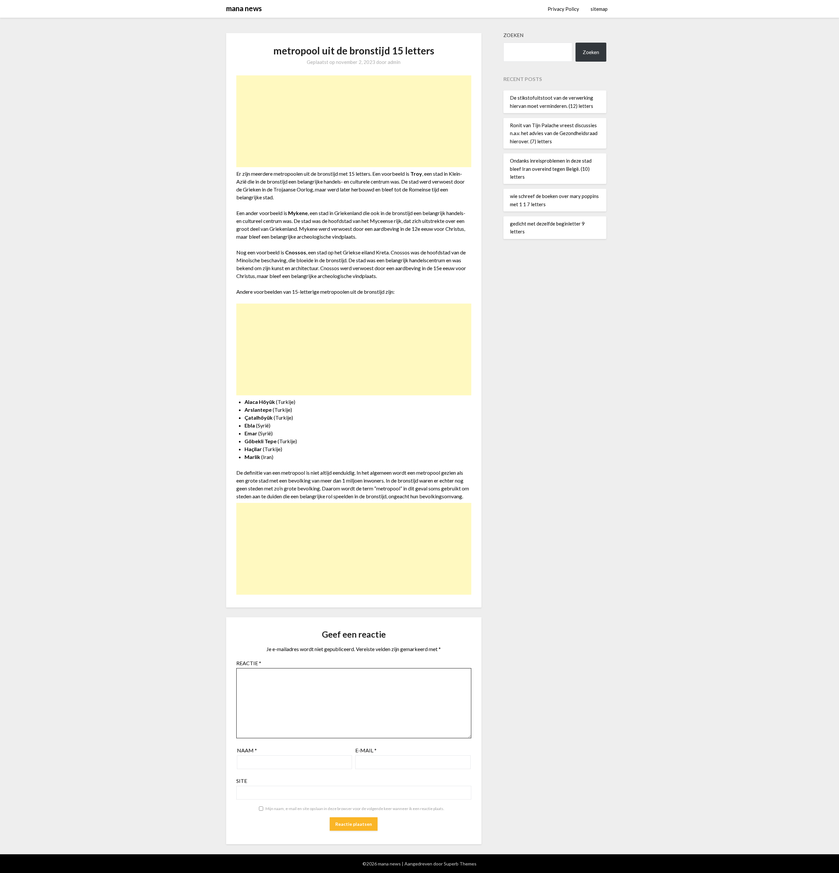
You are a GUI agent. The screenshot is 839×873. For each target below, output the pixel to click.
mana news (244, 8)
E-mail (366, 750)
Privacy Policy (563, 9)
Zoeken (513, 35)
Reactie (248, 663)
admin (394, 62)
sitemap (599, 9)
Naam (247, 750)
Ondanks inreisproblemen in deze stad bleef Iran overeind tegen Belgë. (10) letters (551, 169)
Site (241, 781)
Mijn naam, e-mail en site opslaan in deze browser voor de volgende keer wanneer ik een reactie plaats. (354, 808)
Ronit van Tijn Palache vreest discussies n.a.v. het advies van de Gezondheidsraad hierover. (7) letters (553, 133)
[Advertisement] (353, 121)
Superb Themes (460, 863)
